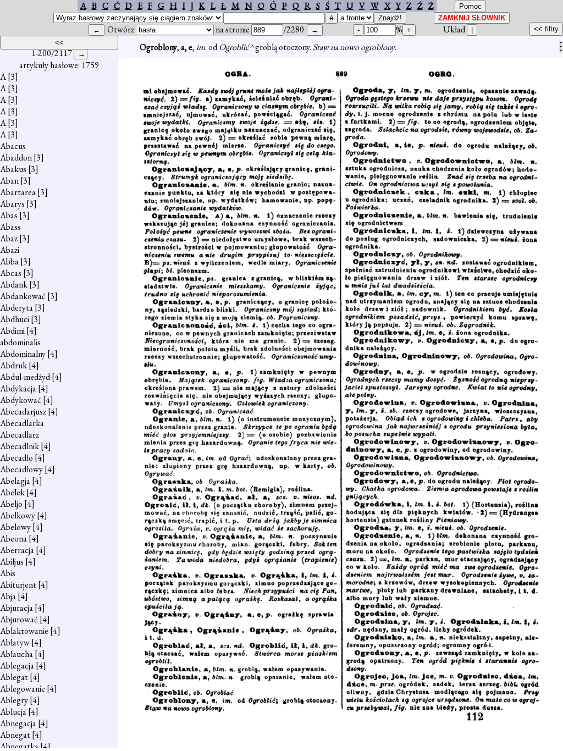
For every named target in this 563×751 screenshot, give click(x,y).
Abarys (12, 203)
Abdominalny (23, 354)
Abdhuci (14, 319)
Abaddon (16, 157)
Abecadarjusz (23, 411)
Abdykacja (18, 388)
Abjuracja (16, 608)
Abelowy (15, 527)
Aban (9, 180)
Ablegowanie (22, 688)
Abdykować (20, 400)
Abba (9, 261)
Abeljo (11, 504)
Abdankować (23, 296)
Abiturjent (18, 584)
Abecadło (16, 457)
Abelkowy (17, 515)
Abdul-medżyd (25, 377)
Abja (8, 596)
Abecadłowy (21, 469)
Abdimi (12, 330)
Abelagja (15, 481)
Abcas (10, 273)
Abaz (9, 238)
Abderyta (16, 307)
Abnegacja (18, 723)
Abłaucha (16, 654)
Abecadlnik (19, 446)
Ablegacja (17, 665)
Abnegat (15, 735)
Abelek (12, 492)
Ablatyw (15, 642)
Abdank (13, 284)
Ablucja (13, 711)
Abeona (13, 538)
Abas (9, 215)
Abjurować (19, 619)
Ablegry (14, 700)
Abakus (13, 169)
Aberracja (17, 550)
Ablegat (14, 677)
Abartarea (18, 192)
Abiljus (12, 561)
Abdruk (13, 365)
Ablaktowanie (24, 631)
